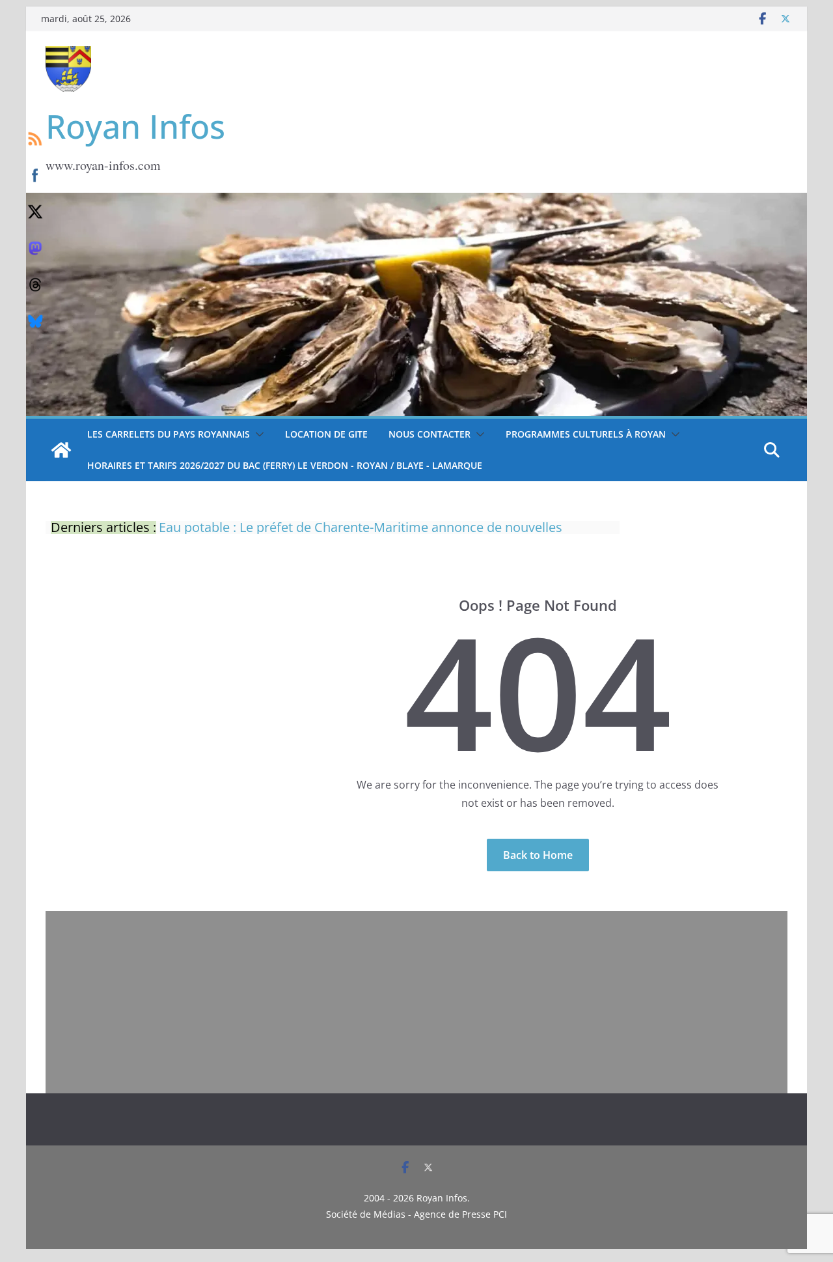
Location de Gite (326, 434)
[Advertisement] (416, 1002)
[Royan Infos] (416, 200)
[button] (257, 434)
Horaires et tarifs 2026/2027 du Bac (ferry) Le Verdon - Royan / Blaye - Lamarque (284, 465)
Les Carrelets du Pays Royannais (168, 434)
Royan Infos (135, 126)
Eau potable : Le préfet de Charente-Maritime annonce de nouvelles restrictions (360, 532)
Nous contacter (430, 434)
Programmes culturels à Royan (586, 434)
